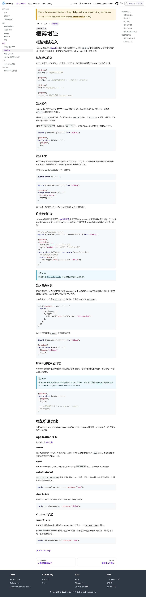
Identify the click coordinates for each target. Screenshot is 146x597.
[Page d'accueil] (38, 24)
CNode (110, 587)
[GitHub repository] (116, 3)
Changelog (79, 583)
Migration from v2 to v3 (20, 587)
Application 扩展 (129, 38)
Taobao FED (112, 579)
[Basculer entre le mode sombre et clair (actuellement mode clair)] (121, 3)
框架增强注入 (126, 12)
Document (21, 3)
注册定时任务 (128, 25)
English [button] (85, 3)
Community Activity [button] (102, 3)
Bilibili (44, 579)
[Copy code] (113, 70)
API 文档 (49, 442)
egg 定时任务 (64, 219)
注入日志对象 (128, 28)
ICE (108, 583)
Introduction (15, 579)
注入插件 (127, 18)
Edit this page (45, 550)
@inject (98, 382)
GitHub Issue (80, 587)
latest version (79, 17)
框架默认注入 (128, 15)
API (44, 3)
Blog (50, 3)
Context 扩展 (128, 41)
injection (55, 48)
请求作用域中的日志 (130, 31)
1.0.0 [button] (73, 3)
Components (34, 3)
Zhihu (44, 583)
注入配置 (127, 21)
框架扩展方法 (126, 35)
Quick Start (15, 583)
